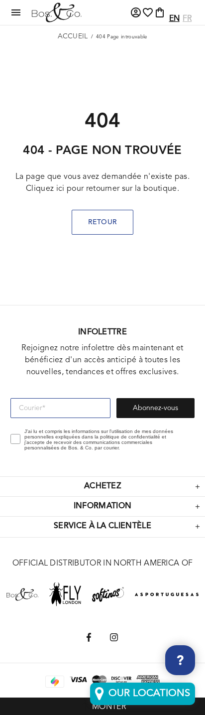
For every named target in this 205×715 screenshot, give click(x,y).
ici (60, 189)
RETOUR (102, 222)
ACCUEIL (73, 36)
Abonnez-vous (155, 408)
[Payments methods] (78, 681)
